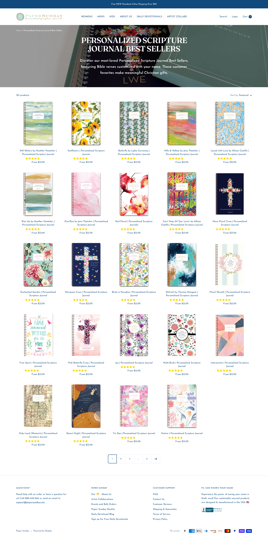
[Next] (155, 459)
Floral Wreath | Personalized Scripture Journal (230, 294)
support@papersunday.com (30, 502)
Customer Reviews (162, 504)
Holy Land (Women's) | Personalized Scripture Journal (38, 435)
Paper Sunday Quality (103, 509)
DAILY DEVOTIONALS (149, 17)
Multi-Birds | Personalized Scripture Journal (182, 365)
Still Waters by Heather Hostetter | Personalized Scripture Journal (38, 153)
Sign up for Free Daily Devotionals (109, 519)
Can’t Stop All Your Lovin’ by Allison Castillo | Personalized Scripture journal (182, 223)
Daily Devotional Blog (102, 514)
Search (223, 17)
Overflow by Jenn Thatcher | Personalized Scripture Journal (86, 223)
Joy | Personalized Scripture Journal (134, 363)
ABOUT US (126, 17)
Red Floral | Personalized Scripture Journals (133, 223)
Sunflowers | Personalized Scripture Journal (86, 153)
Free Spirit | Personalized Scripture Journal (38, 365)
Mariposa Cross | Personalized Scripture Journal (86, 294)
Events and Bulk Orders (103, 504)
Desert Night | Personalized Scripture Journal (86, 435)
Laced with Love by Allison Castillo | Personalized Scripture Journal (230, 153)
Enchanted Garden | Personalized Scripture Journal (38, 294)
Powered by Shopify (43, 531)
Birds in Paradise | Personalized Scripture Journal (134, 294)
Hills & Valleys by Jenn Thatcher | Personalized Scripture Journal (181, 153)
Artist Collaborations (102, 499)
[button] (32, 159)
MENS (101, 17)
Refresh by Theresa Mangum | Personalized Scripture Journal (182, 294)
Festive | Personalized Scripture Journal (182, 433)
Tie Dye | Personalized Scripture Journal (134, 433)
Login (235, 17)
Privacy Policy (160, 519)
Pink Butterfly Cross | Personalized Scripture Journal (86, 365)
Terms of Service (161, 514)
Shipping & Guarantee (165, 509)
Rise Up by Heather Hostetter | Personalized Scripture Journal (38, 223)
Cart (247, 17)
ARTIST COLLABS (177, 17)
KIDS (112, 17)
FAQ (155, 494)
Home (19, 31)
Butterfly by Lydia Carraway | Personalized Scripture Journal (134, 153)
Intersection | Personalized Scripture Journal (230, 365)
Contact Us (158, 499)
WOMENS (86, 17)
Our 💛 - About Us (101, 494)
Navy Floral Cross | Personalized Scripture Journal (230, 223)
